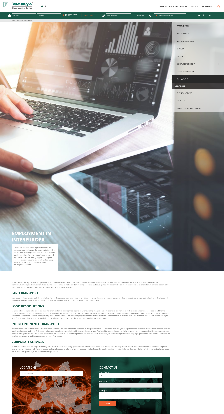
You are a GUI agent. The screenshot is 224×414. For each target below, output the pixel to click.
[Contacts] (199, 15)
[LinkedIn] (204, 15)
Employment (28, 20)
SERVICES (162, 6)
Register (67, 15)
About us (20, 20)
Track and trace (88, 15)
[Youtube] (209, 15)
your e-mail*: (103, 381)
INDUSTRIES (173, 6)
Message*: (103, 391)
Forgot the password (71, 14)
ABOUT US (184, 6)
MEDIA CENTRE (207, 6)
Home (14, 20)
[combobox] (170, 15)
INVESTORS (195, 6)
